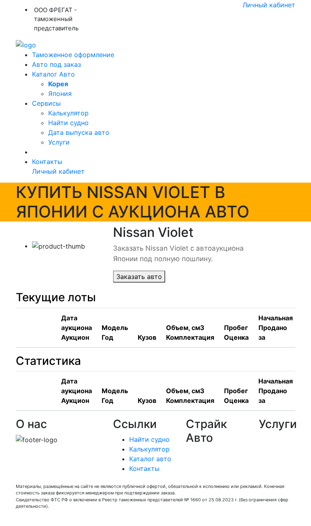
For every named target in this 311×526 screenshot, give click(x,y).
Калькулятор (68, 113)
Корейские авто (211, 472)
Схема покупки (210, 462)
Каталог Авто (53, 74)
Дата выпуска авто (78, 132)
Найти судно (68, 123)
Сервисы (46, 103)
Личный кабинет (269, 5)
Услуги (59, 142)
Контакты (47, 162)
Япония (60, 93)
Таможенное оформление (73, 55)
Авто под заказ (56, 64)
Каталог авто (150, 459)
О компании (205, 453)
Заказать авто (139, 277)
